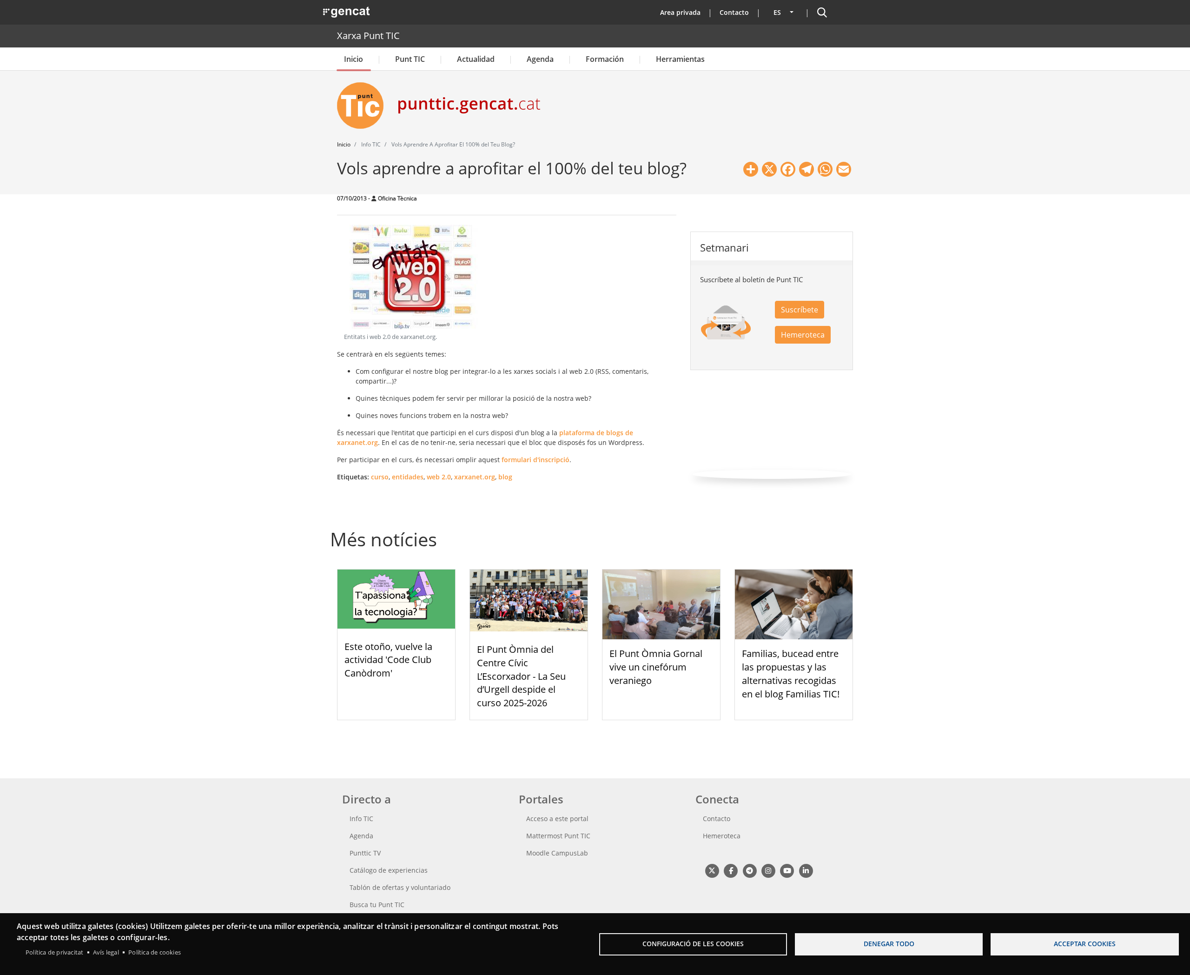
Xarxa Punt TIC (368, 35)
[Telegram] (749, 870)
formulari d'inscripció (535, 459)
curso (380, 476)
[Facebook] (730, 870)
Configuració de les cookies (693, 943)
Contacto (734, 12)
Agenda (540, 59)
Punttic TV (365, 853)
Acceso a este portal (557, 818)
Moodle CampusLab (557, 853)
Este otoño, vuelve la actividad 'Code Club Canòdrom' (388, 660)
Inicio (353, 59)
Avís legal (106, 952)
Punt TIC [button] (410, 59)
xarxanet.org (474, 476)
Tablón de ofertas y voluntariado (400, 887)
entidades (407, 476)
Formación (605, 59)
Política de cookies (154, 952)
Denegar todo (889, 943)
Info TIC (361, 818)
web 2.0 (439, 476)
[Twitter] (712, 870)
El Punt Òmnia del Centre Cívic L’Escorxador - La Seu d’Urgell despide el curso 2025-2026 (521, 676)
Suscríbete (799, 310)
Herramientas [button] (680, 59)
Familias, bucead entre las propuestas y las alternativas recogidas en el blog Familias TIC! (791, 673)
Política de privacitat (54, 952)
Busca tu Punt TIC (377, 904)
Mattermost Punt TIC (558, 835)
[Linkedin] (805, 870)
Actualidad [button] (476, 59)
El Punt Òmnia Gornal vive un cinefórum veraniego (655, 667)
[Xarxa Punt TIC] (364, 105)
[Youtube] (787, 870)
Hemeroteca (803, 335)
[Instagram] (768, 870)
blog (505, 476)
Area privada (680, 12)
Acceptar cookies (1085, 943)
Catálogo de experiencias (389, 870)
